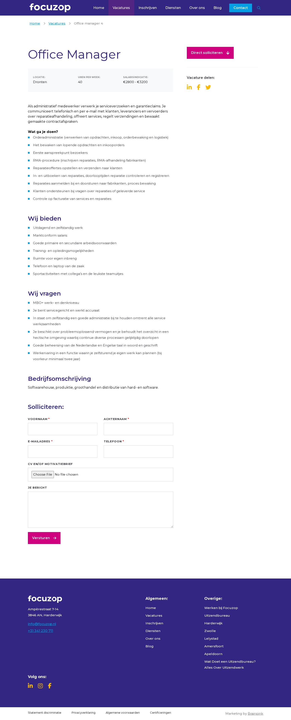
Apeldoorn (213, 654)
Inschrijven (147, 8)
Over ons (197, 8)
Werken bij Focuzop (221, 608)
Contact (240, 8)
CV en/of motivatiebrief (50, 464)
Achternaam (115, 419)
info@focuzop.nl (42, 624)
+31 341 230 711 (40, 631)
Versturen (41, 538)
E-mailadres (39, 441)
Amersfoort (213, 646)
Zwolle (210, 631)
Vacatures (121, 8)
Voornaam (37, 419)
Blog (217, 8)
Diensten (173, 8)
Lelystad (211, 638)
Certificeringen (160, 712)
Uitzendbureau (217, 615)
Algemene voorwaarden (123, 712)
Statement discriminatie (44, 712)
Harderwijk (213, 623)
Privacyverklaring (83, 712)
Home (98, 8)
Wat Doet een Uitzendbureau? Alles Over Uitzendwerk (230, 664)
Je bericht (37, 487)
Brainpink (255, 713)
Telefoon (113, 441)
